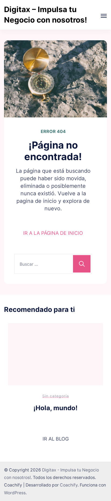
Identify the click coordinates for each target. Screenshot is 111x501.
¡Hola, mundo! (55, 408)
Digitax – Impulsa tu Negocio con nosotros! (45, 14)
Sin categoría (55, 396)
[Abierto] (103, 16)
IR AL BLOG (56, 439)
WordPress (15, 492)
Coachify (69, 485)
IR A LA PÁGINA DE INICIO (53, 233)
